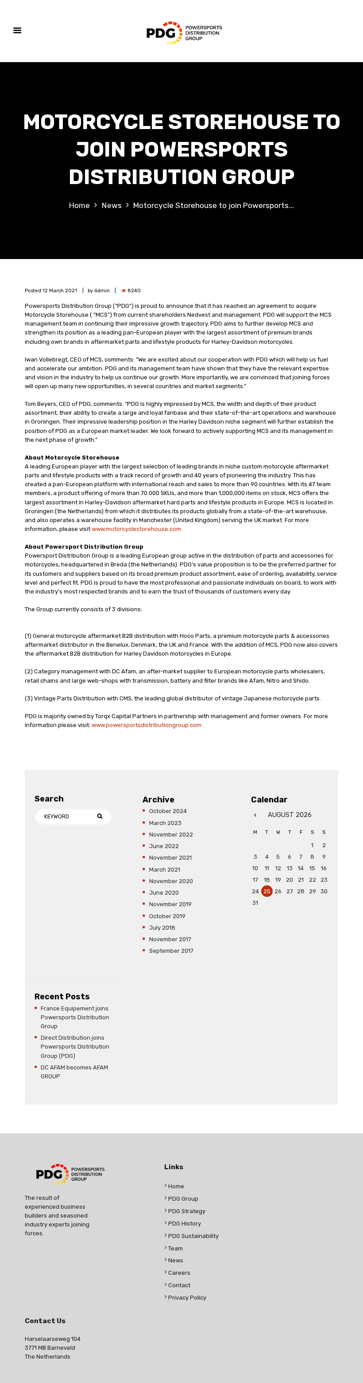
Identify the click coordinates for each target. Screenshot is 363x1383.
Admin (102, 291)
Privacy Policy (187, 1297)
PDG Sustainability (193, 1236)
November (171, 834)
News (112, 205)
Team (175, 1248)
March (165, 823)
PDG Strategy (186, 1211)
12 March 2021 (59, 291)
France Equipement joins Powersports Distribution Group (75, 1017)
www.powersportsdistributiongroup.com (146, 725)
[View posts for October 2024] (255, 814)
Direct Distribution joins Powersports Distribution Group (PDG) (75, 1046)
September (171, 950)
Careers (179, 1272)
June (164, 846)
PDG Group (183, 1198)
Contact (179, 1285)
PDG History (184, 1223)
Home (79, 205)
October (168, 811)
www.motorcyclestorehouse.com (136, 529)
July (162, 927)
